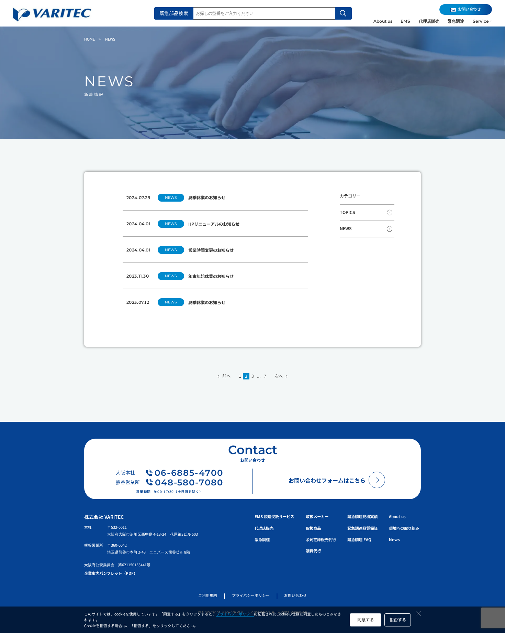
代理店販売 (429, 21)
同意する (365, 619)
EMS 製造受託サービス (274, 516)
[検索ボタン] (343, 13)
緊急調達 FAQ (359, 539)
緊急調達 (456, 21)
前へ (226, 376)
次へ (278, 376)
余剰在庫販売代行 (321, 539)
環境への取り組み (404, 528)
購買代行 (313, 551)
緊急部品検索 (173, 13)
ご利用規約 (207, 595)
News (394, 539)
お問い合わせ (295, 595)
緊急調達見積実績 (362, 516)
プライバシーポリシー (235, 613)
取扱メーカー (317, 516)
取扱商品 (313, 528)
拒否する (398, 619)
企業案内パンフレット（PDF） (110, 573)
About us (382, 21)
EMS (405, 21)
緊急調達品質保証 (362, 528)
